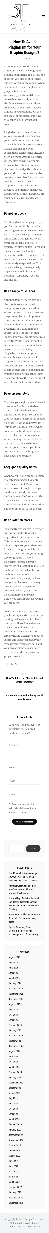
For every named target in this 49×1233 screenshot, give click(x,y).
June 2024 (13, 1056)
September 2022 (16, 1150)
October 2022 (14, 1145)
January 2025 (14, 1030)
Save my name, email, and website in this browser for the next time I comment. (22, 808)
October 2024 (14, 1040)
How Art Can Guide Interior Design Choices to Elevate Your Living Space (24, 918)
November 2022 (15, 1140)
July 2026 (13, 962)
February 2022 (15, 1187)
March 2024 (14, 1067)
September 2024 (16, 1046)
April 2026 (13, 972)
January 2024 (14, 1077)
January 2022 (14, 1192)
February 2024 (15, 1072)
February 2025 (15, 1025)
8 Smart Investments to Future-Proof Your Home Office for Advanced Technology (22, 889)
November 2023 (15, 1082)
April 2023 (13, 1114)
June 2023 (13, 1103)
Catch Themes (33, 1226)
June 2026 (13, 967)
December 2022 (15, 1135)
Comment (14, 745)
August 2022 (14, 1155)
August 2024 (14, 1051)
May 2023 (13, 1108)
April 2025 (13, 1020)
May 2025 (13, 1014)
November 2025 (15, 993)
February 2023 (15, 1124)
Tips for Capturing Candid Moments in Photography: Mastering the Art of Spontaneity (23, 931)
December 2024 (15, 1035)
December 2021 (15, 1197)
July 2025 (13, 1009)
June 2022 (13, 1166)
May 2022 (13, 1171)
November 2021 (15, 1202)
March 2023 (14, 1119)
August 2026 (14, 957)
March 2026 (14, 978)
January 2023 (14, 1129)
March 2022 (14, 1181)
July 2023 (13, 1098)
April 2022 (13, 1176)
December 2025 (15, 988)
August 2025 (14, 1004)
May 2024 (13, 1061)
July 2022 (13, 1161)
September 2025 (16, 999)
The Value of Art (12, 664)
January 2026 (14, 983)
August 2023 (14, 1093)
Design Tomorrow (34, 1219)
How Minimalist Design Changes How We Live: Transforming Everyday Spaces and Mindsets (23, 877)
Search (33, 848)
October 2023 (14, 1087)
